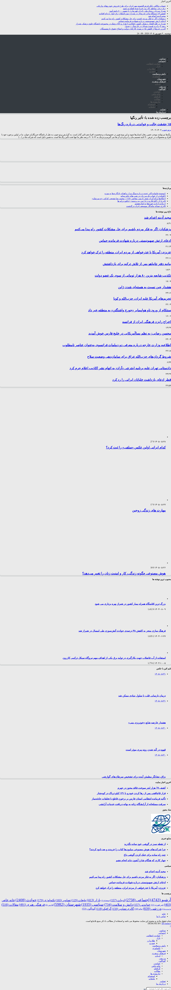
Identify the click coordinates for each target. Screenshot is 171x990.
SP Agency (166, 923)
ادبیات (157, 84)
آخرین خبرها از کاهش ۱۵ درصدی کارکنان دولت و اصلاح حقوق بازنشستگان (133, 29)
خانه (164, 914)
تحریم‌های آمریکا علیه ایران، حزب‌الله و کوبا (142, 298)
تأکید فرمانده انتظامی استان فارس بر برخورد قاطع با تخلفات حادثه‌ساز (129, 798)
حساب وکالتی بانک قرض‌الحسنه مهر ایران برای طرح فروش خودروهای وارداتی (131, 6)
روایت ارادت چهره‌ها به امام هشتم (150, 203)
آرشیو (160, 900)
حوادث (25, 900)
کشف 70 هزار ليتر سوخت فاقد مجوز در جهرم (142, 787)
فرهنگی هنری (32, 904)
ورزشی (162, 86)
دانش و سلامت (159, 74)
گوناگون (162, 89)
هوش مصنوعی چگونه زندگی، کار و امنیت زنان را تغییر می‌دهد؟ (124, 573)
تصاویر (163, 109)
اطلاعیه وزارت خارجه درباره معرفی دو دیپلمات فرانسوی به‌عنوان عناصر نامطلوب (117, 345)
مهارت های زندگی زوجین (149, 510)
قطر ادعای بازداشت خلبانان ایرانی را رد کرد (141, 379)
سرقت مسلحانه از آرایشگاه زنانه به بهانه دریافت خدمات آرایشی (132, 804)
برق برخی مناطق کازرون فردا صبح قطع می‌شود (144, 8)
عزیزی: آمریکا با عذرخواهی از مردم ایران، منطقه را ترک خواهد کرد (126, 252)
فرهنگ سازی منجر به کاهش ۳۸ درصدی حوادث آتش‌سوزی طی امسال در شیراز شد (122, 630)
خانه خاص (155, 94)
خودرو (152, 71)
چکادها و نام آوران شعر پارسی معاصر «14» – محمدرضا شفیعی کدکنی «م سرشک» (129, 198)
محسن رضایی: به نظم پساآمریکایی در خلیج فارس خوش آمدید (129, 333)
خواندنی (156, 91)
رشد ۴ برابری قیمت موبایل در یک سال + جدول (145, 26)
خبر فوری (157, 905)
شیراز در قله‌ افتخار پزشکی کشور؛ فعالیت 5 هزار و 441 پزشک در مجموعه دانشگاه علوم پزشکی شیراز (121, 24)
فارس (49, 905)
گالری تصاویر (123, 908)
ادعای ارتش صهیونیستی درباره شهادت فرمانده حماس (142, 21)
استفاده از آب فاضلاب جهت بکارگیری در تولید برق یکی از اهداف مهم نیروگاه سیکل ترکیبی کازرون (114, 657)
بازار (158, 66)
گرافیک (157, 97)
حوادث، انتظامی (153, 64)
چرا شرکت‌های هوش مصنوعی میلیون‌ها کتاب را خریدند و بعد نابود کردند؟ (127, 849)
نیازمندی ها (155, 102)
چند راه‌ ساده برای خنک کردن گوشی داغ (145, 854)
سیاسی (162, 59)
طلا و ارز (151, 69)
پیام (138, 909)
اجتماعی (162, 61)
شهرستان (161, 79)
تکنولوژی (156, 76)
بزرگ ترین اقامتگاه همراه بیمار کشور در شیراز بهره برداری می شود (130, 603)
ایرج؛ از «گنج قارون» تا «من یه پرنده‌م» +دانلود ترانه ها (141, 201)
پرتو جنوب (166, 130)
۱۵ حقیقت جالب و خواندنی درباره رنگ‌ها (144, 124)
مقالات (157, 99)
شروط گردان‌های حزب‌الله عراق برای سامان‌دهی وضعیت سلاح (129, 356)
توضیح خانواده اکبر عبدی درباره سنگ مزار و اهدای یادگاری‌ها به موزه (135, 193)
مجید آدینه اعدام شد (157, 16)
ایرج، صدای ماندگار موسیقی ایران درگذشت (146, 206)
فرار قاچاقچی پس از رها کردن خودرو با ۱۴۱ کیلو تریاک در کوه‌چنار (131, 793)
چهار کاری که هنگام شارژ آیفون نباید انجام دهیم (141, 860)
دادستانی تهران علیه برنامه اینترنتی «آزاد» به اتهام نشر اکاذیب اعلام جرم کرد (120, 368)
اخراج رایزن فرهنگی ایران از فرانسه (146, 322)
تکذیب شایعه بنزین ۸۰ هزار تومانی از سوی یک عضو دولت (133, 275)
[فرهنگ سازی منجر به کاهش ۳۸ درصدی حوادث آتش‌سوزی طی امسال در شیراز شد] (154, 626)
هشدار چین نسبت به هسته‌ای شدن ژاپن (144, 287)
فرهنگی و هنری (159, 81)
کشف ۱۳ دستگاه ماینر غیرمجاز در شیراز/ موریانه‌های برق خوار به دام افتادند (132, 13)
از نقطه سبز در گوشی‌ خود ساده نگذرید (145, 844)
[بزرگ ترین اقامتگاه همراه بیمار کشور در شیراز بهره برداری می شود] (154, 598)
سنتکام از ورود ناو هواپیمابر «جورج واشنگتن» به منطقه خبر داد (129, 310)
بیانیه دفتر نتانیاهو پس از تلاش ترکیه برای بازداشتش (137, 264)
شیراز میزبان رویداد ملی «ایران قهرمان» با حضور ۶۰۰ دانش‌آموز (137, 11)
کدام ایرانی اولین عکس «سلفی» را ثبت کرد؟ (136, 447)
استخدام (151, 104)
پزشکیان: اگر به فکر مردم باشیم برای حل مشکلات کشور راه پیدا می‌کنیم (133, 18)
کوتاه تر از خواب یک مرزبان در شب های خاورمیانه (143, 196)
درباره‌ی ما (161, 112)
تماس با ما (161, 916)
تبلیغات (152, 107)
